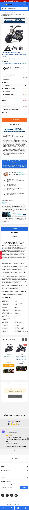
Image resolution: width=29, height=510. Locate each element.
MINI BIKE (13, 12)
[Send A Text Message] (10, 508)
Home (2, 12)
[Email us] (18, 508)
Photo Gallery (14, 232)
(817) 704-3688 (14, 174)
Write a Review (15, 396)
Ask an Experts (22, 174)
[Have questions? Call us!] (3, 508)
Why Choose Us (14, 236)
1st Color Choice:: (14, 77)
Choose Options (9, 365)
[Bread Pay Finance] (3, 202)
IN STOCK (7, 12)
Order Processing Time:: (14, 94)
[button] (14, 20)
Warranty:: (14, 100)
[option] (14, 34)
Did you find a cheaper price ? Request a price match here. (14, 64)
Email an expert (20, 172)
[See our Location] (25, 508)
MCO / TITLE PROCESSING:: (14, 88)
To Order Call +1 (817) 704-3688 (14, 1)
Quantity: (4, 112)
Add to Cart (15, 119)
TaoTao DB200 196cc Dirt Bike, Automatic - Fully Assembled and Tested (21, 358)
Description (14, 228)
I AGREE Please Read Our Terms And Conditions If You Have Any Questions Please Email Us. (15, 109)
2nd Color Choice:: (14, 82)
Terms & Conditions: (7, 106)
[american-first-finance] (6, 202)
